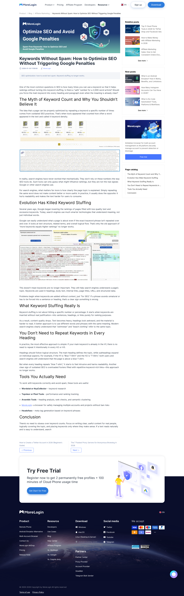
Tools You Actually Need (137, 189)
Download (156, 5)
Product (22, 13)
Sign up (138, 5)
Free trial (143, 157)
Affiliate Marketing (42, 13)
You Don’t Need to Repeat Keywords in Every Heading (144, 185)
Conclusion (131, 193)
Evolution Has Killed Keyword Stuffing (142, 178)
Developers (90, 5)
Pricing (60, 5)
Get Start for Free (37, 490)
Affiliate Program (74, 5)
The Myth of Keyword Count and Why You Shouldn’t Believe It (144, 174)
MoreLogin (27, 405)
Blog (30, 13)
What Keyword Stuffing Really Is (140, 181)
